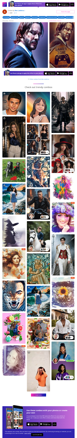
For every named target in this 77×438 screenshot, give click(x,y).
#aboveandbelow (70, 17)
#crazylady (6, 17)
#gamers (27, 17)
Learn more (27, 433)
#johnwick (35, 17)
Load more (38, 395)
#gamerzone (14, 17)
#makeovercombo (52, 17)
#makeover (42, 17)
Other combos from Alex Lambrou (39, 79)
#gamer (21, 17)
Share (65, 12)
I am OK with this (37, 435)
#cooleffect (61, 17)
